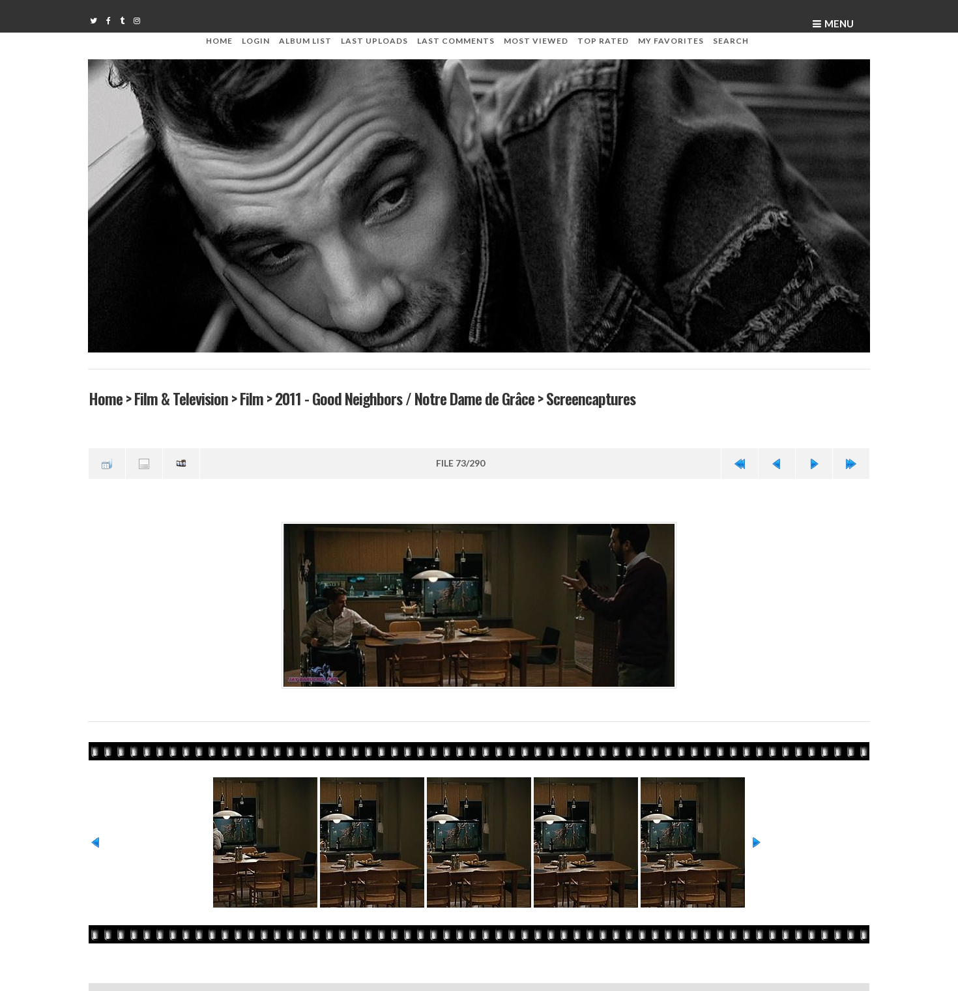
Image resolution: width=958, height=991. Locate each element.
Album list (305, 41)
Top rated (603, 41)
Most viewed (536, 41)
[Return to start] (739, 462)
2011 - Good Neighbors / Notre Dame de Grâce (404, 397)
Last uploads (374, 41)
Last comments (456, 41)
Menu (839, 23)
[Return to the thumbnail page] (107, 462)
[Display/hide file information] (144, 462)
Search (731, 41)
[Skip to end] (851, 462)
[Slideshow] (181, 462)
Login (256, 41)
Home (219, 41)
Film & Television (180, 397)
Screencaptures (590, 397)
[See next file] (814, 462)
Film (251, 397)
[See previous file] (777, 462)
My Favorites (671, 41)
